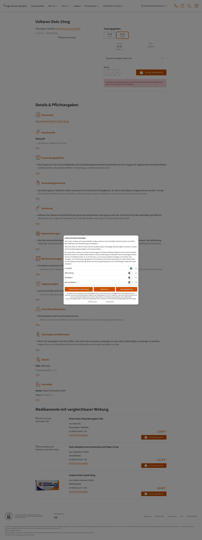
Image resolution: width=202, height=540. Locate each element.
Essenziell (68, 268)
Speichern (104, 289)
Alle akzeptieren (126, 289)
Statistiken (68, 277)
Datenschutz (92, 301)
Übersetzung (69, 273)
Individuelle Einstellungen (79, 289)
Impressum (110, 301)
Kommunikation (70, 282)
